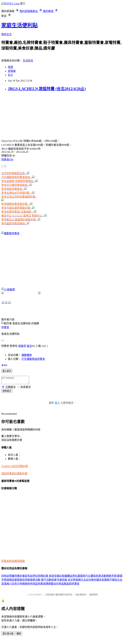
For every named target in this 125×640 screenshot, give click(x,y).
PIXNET (38, 594)
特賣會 (5, 327)
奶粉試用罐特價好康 (13, 575)
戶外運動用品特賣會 (33, 359)
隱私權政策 (81, 594)
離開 (19, 633)
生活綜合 (28, 60)
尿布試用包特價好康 (36, 575)
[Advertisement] (25, 114)
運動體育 (26, 355)
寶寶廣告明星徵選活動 (27, 579)
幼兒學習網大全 (77, 579)
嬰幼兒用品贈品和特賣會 (65, 583)
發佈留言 (7, 391)
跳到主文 (6, 34)
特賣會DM (7, 159)
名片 (10, 75)
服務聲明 (93, 594)
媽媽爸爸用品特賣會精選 (36, 583)
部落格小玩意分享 (11, 583)
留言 (29, 346)
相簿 (10, 67)
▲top (4, 364)
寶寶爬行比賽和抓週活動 (91, 575)
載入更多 (7, 371)
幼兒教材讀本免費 (96, 579)
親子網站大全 (114, 579)
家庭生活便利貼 (19, 25)
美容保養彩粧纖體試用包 (63, 575)
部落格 (12, 71)
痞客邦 (22, 346)
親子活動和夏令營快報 (54, 579)
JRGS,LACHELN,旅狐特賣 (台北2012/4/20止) (47, 89)
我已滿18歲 (8, 633)
